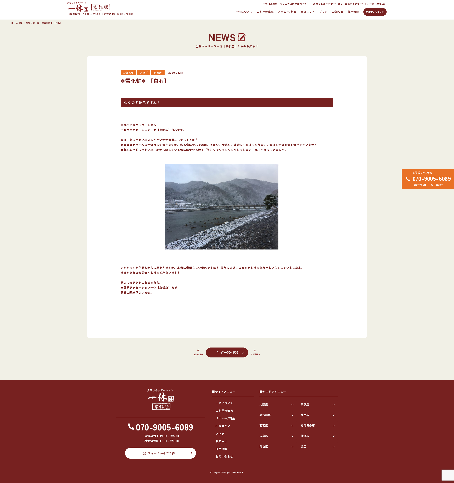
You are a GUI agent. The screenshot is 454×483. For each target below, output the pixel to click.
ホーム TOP (17, 23)
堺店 (303, 446)
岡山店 (263, 446)
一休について (244, 11)
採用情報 (353, 11)
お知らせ (337, 11)
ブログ (323, 11)
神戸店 (305, 415)
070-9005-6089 (432, 178)
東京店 (305, 404)
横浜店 (305, 436)
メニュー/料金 (287, 11)
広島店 (263, 436)
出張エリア (308, 11)
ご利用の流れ (265, 11)
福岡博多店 (308, 425)
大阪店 (263, 404)
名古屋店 (265, 415)
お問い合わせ (375, 12)
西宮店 (263, 425)
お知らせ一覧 (32, 23)
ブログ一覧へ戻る (227, 352)
